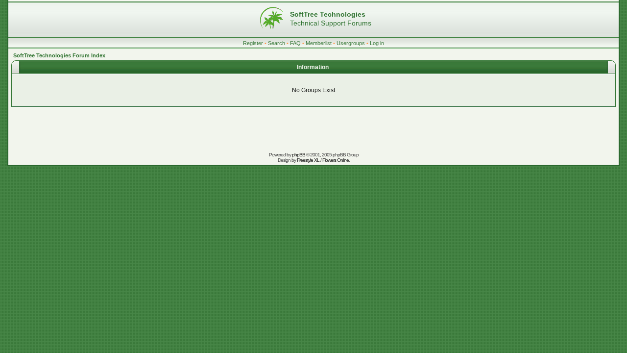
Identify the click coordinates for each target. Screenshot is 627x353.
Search (276, 43)
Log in (377, 43)
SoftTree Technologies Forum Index (59, 55)
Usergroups (351, 43)
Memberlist (319, 43)
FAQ (295, 43)
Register (253, 43)
